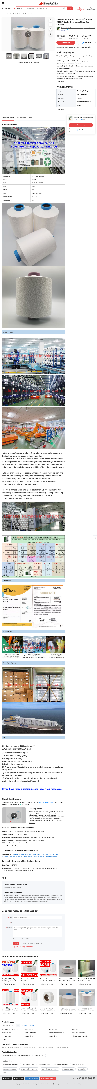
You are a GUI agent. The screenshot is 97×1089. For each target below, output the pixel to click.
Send (16, 943)
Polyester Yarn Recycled (55, 1033)
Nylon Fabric (29, 1036)
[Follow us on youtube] (89, 1078)
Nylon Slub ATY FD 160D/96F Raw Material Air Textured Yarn (10, 1010)
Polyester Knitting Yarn (10, 1069)
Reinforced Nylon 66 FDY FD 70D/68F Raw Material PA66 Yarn (67, 981)
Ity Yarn (43, 854)
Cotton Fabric (52, 1036)
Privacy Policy (77, 1084)
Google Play (18, 1078)
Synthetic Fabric (18, 14)
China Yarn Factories (28, 1064)
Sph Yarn (48, 854)
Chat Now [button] (87, 43)
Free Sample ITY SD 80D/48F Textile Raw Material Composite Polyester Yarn (86, 981)
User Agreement (59, 1084)
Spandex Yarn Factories (61, 1064)
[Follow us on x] (83, 1078)
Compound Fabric (39, 1055)
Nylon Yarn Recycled (78, 1033)
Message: (9, 928)
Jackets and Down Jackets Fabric (38, 857)
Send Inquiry (65, 43)
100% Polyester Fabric (23, 1055)
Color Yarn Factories (44, 1064)
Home (3, 14)
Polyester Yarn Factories (10, 1064)
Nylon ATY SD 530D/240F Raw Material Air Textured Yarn (85, 1010)
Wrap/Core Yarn (6, 1033)
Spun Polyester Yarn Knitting (49, 1069)
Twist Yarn (28, 1029)
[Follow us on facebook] (80, 1078)
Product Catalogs (28, 1025)
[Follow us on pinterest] (91, 1078)
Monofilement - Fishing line (10, 1029)
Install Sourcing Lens (49, 1078)
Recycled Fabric (7, 857)
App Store (7, 1078)
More (3, 1072)
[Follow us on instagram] (86, 1078)
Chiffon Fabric (53, 857)
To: (11, 923)
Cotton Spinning (30, 1033)
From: (10, 918)
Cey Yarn (55, 854)
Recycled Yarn (26, 854)
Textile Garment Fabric (20, 857)
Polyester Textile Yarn (78, 1064)
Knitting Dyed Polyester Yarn (29, 1069)
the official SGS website (46, 802)
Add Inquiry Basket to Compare (28, 62)
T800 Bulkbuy (82, 1069)
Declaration (68, 1084)
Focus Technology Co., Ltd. (35, 1084)
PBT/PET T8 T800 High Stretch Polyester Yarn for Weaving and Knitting (9, 981)
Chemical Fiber (29, 14)
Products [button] (19, 8)
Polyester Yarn (17, 854)
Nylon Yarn (75, 1029)
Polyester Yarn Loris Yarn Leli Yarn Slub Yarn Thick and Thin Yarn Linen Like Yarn (48, 981)
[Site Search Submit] (70, 8)
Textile (9, 14)
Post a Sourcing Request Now (23, 947)
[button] (3, 3)
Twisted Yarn (36, 854)
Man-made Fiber (8, 1055)
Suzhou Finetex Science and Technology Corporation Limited (78, 28)
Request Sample (86, 47)
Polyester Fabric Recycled (79, 1036)
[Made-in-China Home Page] (48, 3)
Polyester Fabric (6, 1036)
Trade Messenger (32, 1078)
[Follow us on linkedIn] (94, 1078)
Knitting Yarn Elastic (68, 1069)
